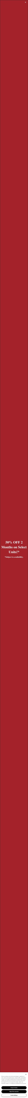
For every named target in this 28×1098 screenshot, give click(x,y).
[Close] (25, 1074)
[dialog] (14, 549)
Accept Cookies (14, 1087)
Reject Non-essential (14, 1091)
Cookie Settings (14, 1095)
